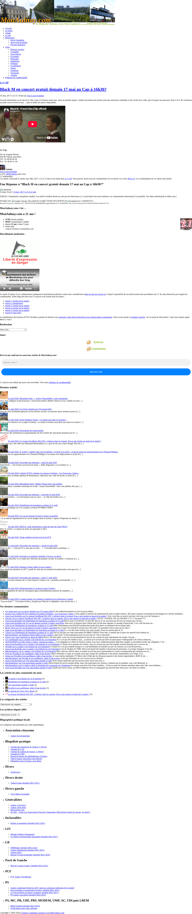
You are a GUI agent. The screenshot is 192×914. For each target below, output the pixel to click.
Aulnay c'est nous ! (18, 805)
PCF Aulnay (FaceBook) (20, 877)
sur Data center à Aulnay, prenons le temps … (30, 642)
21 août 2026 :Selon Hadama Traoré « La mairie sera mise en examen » (37, 420)
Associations (15, 54)
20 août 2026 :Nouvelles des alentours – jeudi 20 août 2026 (32, 462)
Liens (7, 47)
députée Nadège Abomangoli (22, 834)
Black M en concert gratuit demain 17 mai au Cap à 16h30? (53, 89)
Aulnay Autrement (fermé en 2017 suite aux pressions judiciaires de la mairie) (42, 888)
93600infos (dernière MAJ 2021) (24, 848)
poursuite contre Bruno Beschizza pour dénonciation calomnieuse (85, 317)
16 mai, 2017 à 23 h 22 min (24, 192)
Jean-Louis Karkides (18, 42)
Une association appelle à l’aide (21, 685)
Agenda (13, 75)
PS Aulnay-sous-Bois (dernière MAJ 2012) (28, 895)
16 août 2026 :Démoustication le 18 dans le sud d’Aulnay (31, 588)
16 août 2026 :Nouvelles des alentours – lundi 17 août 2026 (32, 578)
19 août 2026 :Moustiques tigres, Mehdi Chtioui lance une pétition (35, 484)
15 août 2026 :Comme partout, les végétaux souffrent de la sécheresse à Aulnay (40, 599)
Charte (8, 33)
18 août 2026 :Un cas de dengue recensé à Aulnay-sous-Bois (33, 516)
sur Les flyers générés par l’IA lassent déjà (29, 611)
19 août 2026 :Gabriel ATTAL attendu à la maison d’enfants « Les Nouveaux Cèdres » (43, 473)
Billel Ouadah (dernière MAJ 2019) (25, 906)
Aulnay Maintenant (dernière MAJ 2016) (27, 850)
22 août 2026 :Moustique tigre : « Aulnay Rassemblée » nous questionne (38, 398)
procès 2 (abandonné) (14, 303)
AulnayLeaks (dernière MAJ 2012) (24, 783)
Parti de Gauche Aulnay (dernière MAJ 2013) (29, 866)
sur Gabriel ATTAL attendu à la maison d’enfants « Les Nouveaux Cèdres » (40, 614)
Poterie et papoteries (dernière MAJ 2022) (27, 823)
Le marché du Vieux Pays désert (21, 691)
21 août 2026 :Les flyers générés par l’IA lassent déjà (29, 409)
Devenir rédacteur (17, 45)
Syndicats (14, 70)
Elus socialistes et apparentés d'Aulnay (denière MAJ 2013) (34, 890)
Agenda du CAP (17, 749)
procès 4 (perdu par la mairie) (17, 308)
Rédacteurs (9, 38)
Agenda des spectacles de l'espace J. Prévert (28, 747)
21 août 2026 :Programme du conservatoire (25, 430)
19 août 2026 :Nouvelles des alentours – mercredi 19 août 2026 (34, 494)
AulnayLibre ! (16, 852)
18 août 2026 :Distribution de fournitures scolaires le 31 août (33, 505)
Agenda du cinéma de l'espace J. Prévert (27, 752)
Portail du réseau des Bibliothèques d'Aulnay (28, 756)
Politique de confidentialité (16, 77)
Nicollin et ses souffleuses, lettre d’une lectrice (27, 688)
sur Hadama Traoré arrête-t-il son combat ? (29, 635)
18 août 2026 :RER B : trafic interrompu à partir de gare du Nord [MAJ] (37, 527)
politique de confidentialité (60, 382)
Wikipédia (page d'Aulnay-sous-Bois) (25, 761)
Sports (13, 68)
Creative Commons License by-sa (35, 913)
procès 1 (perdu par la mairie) (17, 301)
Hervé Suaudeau (17, 40)
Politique (14, 63)
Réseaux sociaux (17, 49)
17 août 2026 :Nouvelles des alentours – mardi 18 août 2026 (32, 546)
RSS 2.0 (131, 179)
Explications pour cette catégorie (23, 908)
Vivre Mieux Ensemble (20, 794)
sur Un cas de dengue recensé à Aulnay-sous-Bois (34, 623)
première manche (138, 317)
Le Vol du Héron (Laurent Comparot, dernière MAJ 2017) (34, 892)
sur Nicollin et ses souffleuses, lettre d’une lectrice (28, 654)
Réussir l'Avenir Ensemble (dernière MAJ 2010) (30, 855)
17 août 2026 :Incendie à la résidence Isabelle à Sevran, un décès (34, 556)
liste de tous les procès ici (95, 294)
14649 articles (11, 174)
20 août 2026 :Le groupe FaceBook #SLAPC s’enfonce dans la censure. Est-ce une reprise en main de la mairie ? (54, 441)
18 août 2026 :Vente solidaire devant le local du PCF (29, 537)
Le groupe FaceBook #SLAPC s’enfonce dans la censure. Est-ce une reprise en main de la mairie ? (48, 694)
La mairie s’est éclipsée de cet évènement (25, 679)
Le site (8, 35)
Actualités (14, 52)
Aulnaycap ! (15, 772)
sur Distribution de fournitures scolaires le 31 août (34, 621)
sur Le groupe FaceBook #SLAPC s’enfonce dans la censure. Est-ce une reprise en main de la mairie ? (56, 616)
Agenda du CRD (17, 754)
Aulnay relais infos (18, 807)
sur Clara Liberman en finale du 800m (24, 637)
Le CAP (4, 82)
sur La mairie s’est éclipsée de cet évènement (30, 639)
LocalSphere (15, 66)
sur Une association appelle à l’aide (28, 661)
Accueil (8, 28)
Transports (14, 73)
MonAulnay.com (17, 810)
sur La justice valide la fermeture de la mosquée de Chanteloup (37, 665)
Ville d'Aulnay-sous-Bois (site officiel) (26, 759)
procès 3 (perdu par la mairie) (17, 306)
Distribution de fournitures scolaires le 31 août (27, 682)
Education (14, 59)
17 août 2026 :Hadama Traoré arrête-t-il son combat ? (30, 567)
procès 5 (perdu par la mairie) (17, 310)
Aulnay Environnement (20, 736)
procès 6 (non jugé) (13, 313)
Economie (14, 56)
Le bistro (9, 31)
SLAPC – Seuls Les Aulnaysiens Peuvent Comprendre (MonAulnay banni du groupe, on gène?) (50, 812)
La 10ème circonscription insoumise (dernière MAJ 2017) (34, 837)
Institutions (14, 61)
